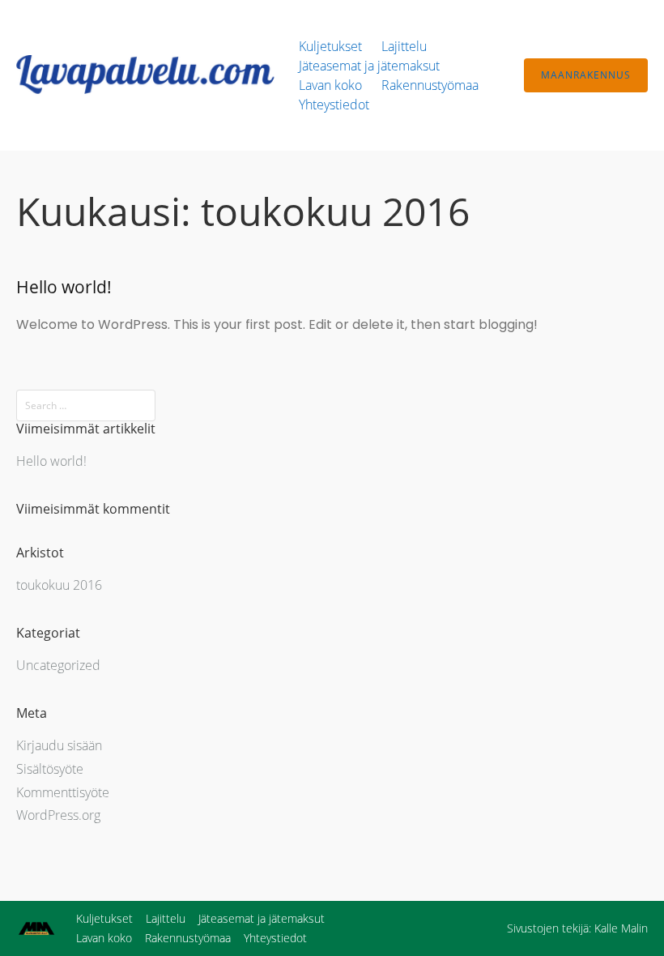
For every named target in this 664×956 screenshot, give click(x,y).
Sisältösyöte (49, 769)
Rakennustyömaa (430, 85)
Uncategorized (58, 665)
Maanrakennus (586, 75)
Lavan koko (330, 85)
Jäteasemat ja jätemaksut (369, 66)
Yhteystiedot (334, 104)
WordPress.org (58, 815)
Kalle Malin (621, 928)
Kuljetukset (330, 46)
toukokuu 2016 (59, 585)
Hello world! (64, 286)
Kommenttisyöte (62, 792)
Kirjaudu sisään (59, 745)
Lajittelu (404, 46)
